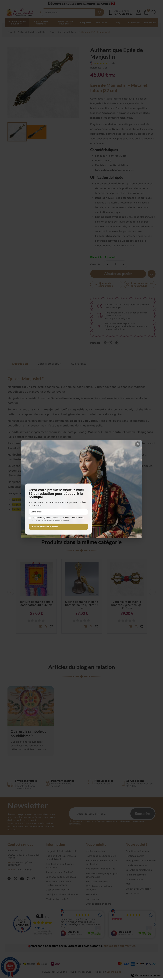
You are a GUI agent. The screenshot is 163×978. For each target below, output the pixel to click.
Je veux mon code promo (44, 526)
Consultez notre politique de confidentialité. (51, 520)
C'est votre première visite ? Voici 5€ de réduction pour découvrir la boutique (56, 493)
